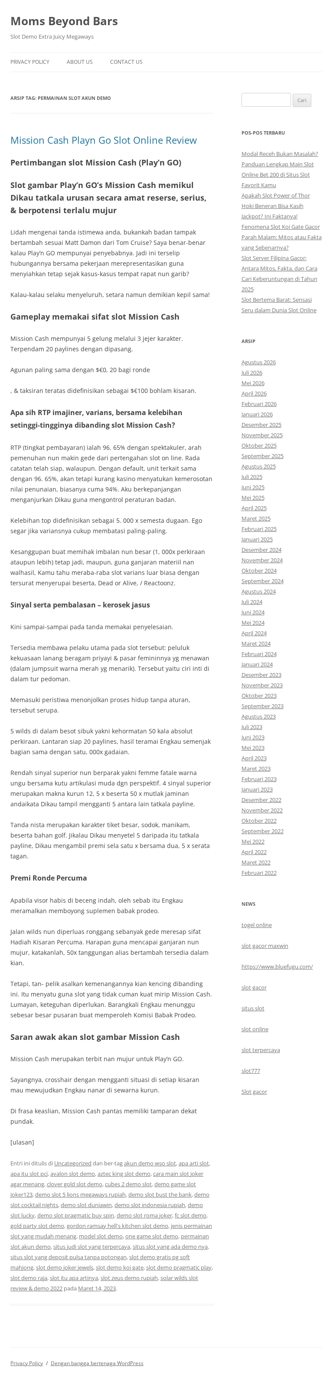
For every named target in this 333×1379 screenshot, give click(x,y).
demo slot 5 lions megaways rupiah (80, 1194)
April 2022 (254, 852)
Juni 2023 (253, 737)
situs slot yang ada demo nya (170, 1246)
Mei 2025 (253, 497)
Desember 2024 (261, 550)
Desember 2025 (261, 425)
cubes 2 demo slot (128, 1184)
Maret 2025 (256, 518)
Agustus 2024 (259, 591)
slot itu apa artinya (74, 1278)
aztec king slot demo (124, 1174)
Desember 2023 (261, 675)
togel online (257, 925)
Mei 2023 (253, 748)
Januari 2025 (257, 539)
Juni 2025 (253, 487)
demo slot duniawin (86, 1205)
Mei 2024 (253, 623)
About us (80, 62)
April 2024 (254, 633)
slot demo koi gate (120, 1267)
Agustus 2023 (259, 716)
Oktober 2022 (259, 821)
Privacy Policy (29, 62)
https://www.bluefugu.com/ (277, 966)
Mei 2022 (253, 841)
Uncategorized (72, 1163)
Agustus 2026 (259, 362)
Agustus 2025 (259, 466)
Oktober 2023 (259, 695)
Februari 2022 (259, 873)
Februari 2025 (259, 529)
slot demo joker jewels (64, 1267)
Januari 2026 (257, 414)
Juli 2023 (252, 727)
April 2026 (254, 393)
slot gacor (254, 987)
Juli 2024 (252, 602)
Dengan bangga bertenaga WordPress (97, 1363)
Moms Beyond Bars (64, 21)
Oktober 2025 (259, 445)
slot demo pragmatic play (179, 1267)
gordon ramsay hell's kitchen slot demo (117, 1226)
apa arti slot (194, 1163)
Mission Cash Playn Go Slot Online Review (103, 139)
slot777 (251, 1071)
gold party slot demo (37, 1226)
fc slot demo (190, 1215)
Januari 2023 (257, 789)
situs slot (253, 1008)
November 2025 (262, 435)
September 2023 (263, 706)
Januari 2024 (257, 664)
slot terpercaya (261, 1050)
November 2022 (262, 810)
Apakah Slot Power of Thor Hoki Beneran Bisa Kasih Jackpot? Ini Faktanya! (276, 205)
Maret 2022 (256, 862)
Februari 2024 (259, 654)
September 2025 (263, 456)
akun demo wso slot (150, 1163)
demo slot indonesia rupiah (149, 1205)
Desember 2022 (261, 800)
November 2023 (262, 685)
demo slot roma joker (144, 1215)
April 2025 (254, 508)
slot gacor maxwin (265, 946)
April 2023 (254, 758)
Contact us (126, 62)
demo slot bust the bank (160, 1194)
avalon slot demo (72, 1174)
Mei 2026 (253, 383)
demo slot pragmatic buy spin (75, 1215)
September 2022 (263, 831)
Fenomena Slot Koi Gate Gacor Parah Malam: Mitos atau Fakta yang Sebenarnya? (282, 237)
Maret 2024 (256, 643)
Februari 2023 (259, 779)
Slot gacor (254, 1091)
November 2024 (262, 560)
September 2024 (263, 581)
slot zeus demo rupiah (129, 1278)
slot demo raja (28, 1278)
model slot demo (101, 1236)
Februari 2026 (259, 404)
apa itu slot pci (29, 1174)
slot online (255, 1029)
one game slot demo (151, 1236)
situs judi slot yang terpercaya (91, 1246)
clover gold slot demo (74, 1184)
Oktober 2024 (259, 570)
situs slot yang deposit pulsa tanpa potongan (68, 1257)
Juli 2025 (252, 477)
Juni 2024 (253, 612)
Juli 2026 (252, 372)
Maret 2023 (256, 768)
